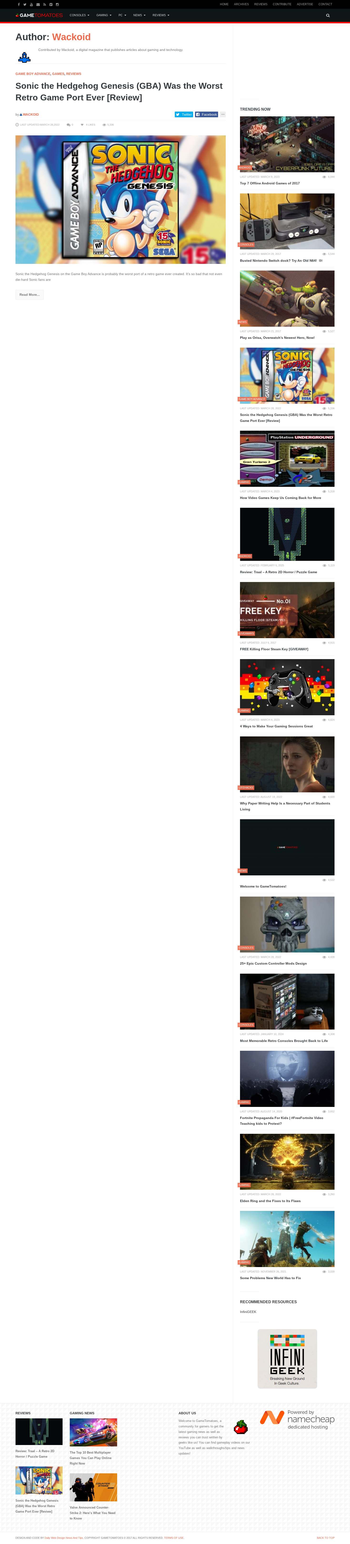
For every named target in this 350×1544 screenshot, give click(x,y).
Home (224, 4)
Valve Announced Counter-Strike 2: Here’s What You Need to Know (92, 1513)
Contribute (282, 4)
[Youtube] (32, 4)
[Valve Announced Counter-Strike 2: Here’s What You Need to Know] (93, 1487)
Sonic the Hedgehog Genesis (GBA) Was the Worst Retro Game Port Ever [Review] (286, 418)
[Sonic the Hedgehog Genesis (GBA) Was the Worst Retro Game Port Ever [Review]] (120, 199)
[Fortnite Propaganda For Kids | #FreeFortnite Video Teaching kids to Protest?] (287, 1079)
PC (121, 15)
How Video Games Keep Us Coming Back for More (280, 498)
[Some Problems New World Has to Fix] (287, 1239)
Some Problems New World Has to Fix (270, 1278)
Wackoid (71, 37)
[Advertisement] (275, 60)
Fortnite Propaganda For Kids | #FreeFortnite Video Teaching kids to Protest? (281, 1121)
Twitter (187, 114)
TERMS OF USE (174, 1537)
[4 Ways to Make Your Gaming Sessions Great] (287, 687)
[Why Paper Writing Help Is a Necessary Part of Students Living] (287, 764)
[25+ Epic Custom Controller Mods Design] (287, 925)
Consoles (78, 15)
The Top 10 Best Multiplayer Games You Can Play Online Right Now (90, 1458)
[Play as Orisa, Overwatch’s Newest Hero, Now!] (287, 299)
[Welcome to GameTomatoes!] (287, 847)
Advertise (305, 4)
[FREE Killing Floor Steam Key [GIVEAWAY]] (287, 610)
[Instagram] (58, 4)
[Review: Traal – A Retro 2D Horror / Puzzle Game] (287, 534)
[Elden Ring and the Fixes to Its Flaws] (287, 1162)
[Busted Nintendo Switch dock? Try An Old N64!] (287, 221)
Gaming (102, 15)
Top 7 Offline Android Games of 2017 (270, 183)
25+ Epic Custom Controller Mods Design (273, 963)
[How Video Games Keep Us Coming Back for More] (287, 459)
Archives (241, 4)
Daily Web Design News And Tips (64, 1537)
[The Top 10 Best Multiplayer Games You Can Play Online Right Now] (93, 1432)
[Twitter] (25, 4)
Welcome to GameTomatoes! (263, 886)
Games (58, 74)
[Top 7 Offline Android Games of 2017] (287, 144)
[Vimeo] (52, 4)
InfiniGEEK (248, 1312)
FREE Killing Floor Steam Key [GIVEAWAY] (274, 649)
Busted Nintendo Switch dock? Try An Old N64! (279, 260)
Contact (325, 4)
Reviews (260, 4)
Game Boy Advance (32, 74)
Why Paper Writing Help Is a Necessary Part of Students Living (285, 806)
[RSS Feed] (45, 4)
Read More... (30, 294)
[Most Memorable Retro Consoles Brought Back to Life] (287, 1002)
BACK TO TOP (326, 1537)
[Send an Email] (38, 4)
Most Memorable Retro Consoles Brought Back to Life (284, 1041)
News (137, 15)
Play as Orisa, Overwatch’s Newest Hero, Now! (277, 338)
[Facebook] (19, 4)
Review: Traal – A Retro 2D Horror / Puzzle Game (278, 572)
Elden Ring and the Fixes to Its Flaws (270, 1201)
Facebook (209, 114)
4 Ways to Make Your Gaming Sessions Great (276, 726)
